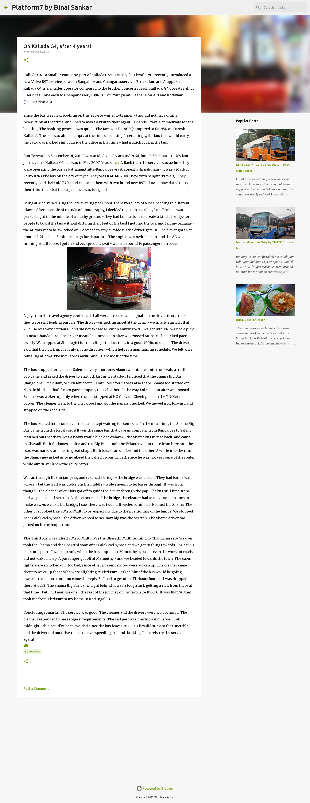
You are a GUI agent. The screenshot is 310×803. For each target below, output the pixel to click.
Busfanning (32, 651)
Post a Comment (36, 688)
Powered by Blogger (157, 788)
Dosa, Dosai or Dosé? (250, 319)
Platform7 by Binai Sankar (52, 7)
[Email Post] (25, 647)
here (117, 162)
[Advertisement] (109, 733)
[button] (25, 60)
